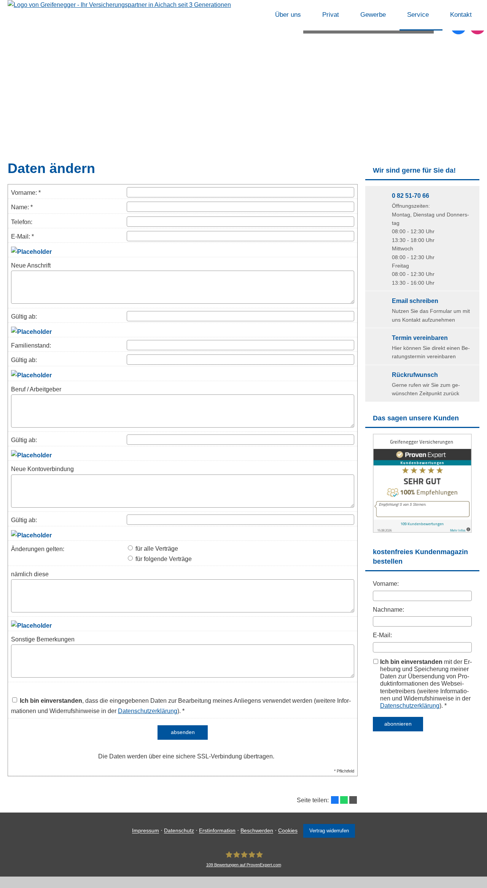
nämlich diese (30, 574)
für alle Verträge (156, 548)
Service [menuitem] (418, 14)
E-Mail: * (22, 236)
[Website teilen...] (353, 800)
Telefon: (21, 222)
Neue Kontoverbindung (42, 469)
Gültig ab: (24, 316)
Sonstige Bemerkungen (43, 639)
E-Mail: (382, 635)
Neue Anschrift (31, 265)
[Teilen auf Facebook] (335, 800)
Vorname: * (26, 192)
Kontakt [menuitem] (461, 14)
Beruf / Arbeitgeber (36, 389)
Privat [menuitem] (330, 14)
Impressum (145, 831)
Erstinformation (217, 831)
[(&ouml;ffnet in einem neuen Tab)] (422, 530)
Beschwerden (256, 831)
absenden (183, 732)
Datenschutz (179, 831)
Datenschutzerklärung (409, 705)
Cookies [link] (288, 831)
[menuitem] (257, 15)
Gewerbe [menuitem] (373, 14)
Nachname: (388, 609)
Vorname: (386, 583)
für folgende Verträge (163, 559)
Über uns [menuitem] (288, 14)
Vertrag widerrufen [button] (329, 831)
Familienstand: (31, 345)
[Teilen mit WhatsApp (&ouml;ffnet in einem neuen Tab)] (344, 800)
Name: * (22, 207)
